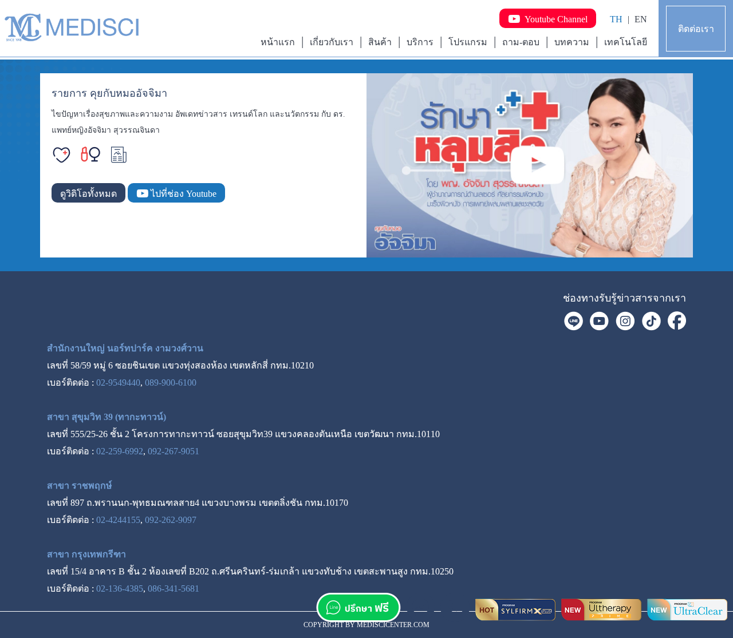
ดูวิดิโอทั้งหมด (88, 194)
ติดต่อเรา (696, 29)
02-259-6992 (119, 451)
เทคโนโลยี (625, 42)
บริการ (420, 42)
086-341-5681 (173, 588)
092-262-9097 (170, 520)
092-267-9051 (173, 451)
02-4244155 (118, 520)
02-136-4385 (119, 588)
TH (616, 19)
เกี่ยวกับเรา (331, 42)
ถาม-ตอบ (520, 42)
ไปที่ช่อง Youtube (182, 194)
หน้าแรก (278, 42)
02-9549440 (118, 382)
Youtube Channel (554, 19)
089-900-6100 (170, 382)
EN (641, 19)
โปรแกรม (467, 42)
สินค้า (380, 42)
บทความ (571, 42)
